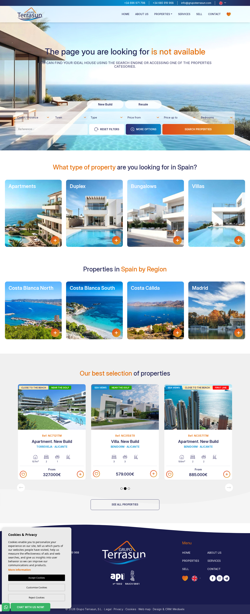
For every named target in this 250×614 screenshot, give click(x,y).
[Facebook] (213, 578)
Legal (107, 609)
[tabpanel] (52, 432)
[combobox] (33, 117)
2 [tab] (125, 488)
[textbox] (34, 118)
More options (146, 129)
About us (141, 14)
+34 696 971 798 (134, 2)
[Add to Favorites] (23, 474)
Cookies (130, 609)
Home (125, 14)
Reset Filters (109, 129)
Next (229, 487)
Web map (144, 609)
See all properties (125, 504)
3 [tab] (129, 488)
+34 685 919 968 (163, 2)
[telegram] (226, 578)
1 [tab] (121, 488)
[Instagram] (220, 578)
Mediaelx (178, 609)
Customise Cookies (36, 587)
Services (184, 14)
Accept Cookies (36, 577)
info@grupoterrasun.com (196, 2)
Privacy (118, 609)
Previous (21, 487)
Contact (214, 14)
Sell (199, 14)
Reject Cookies (36, 597)
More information (19, 569)
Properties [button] (162, 14)
